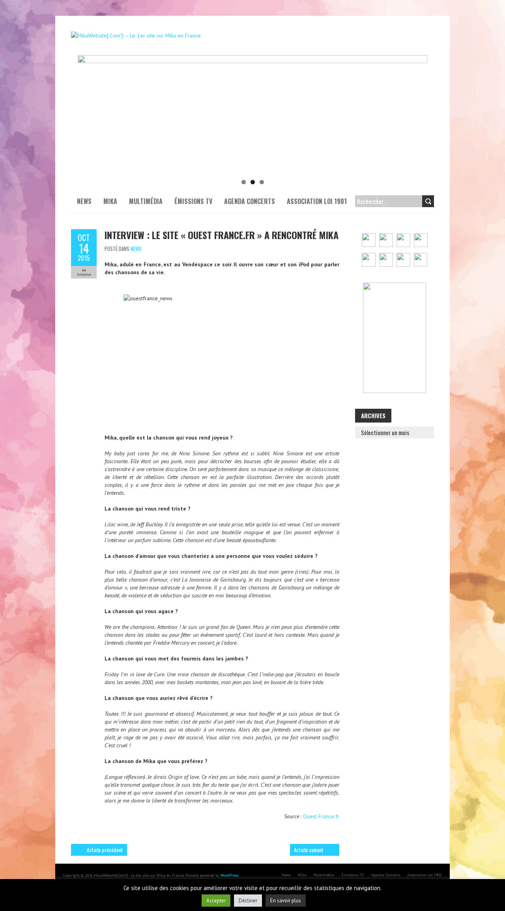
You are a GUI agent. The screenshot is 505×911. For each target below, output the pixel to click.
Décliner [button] (248, 900)
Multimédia (146, 201)
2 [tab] (253, 182)
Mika (110, 201)
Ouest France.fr (321, 816)
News (84, 201)
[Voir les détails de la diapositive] (252, 114)
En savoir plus (285, 900)
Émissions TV (193, 201)
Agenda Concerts (249, 201)
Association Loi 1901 (317, 201)
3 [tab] (262, 182)
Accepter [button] (216, 900)
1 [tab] (243, 182)
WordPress (229, 875)
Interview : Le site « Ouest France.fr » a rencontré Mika (222, 235)
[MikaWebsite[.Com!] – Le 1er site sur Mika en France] (136, 35)
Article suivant (309, 850)
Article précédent (105, 850)
